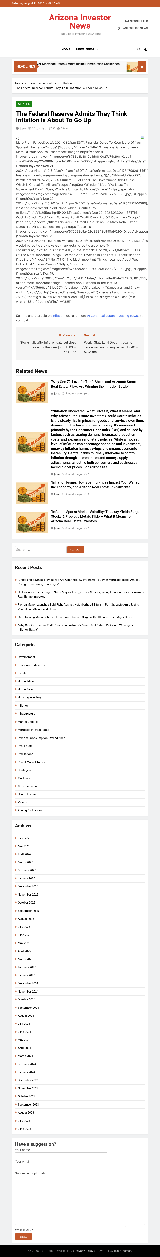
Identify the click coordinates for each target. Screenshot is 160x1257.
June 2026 (24, 838)
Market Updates (28, 722)
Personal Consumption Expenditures (41, 738)
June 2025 (24, 935)
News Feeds (85, 49)
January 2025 (26, 975)
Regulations (25, 754)
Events (22, 673)
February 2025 (27, 967)
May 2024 (24, 1040)
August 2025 (26, 919)
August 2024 (26, 1015)
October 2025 (26, 902)
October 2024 (26, 999)
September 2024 (28, 1007)
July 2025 (24, 927)
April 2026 (24, 854)
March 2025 (25, 959)
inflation (58, 316)
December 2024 (28, 983)
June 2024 (24, 1032)
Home (65, 49)
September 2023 (28, 1104)
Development (26, 657)
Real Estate (25, 746)
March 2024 (25, 1056)
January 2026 (26, 878)
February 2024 (27, 1064)
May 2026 (24, 846)
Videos (22, 802)
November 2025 (28, 894)
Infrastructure (26, 713)
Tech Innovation (28, 786)
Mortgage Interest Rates (33, 730)
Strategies (24, 770)
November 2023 (28, 1088)
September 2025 (28, 911)
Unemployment (27, 794)
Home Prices (26, 681)
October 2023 (26, 1096)
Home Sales (26, 689)
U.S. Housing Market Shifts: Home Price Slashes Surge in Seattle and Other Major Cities (75, 617)
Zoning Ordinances (30, 810)
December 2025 (28, 886)
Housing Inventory (29, 697)
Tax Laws (24, 778)
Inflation (23, 104)
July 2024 (24, 1023)
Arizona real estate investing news (112, 316)
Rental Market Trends (31, 762)
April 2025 (24, 951)
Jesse (23, 128)
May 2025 (24, 943)
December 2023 (28, 1080)
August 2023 (26, 1112)
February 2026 (27, 870)
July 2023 (24, 1121)
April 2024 (24, 1048)
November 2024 (28, 991)
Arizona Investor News (80, 22)
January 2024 (26, 1072)
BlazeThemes (122, 1250)
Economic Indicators (31, 665)
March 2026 (25, 862)
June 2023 (24, 1129)
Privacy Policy (84, 1250)
